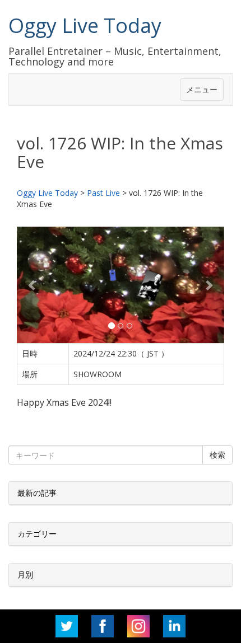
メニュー (201, 89)
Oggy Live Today (84, 25)
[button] (32, 285)
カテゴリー (37, 533)
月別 (25, 574)
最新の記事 (37, 492)
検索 (217, 454)
